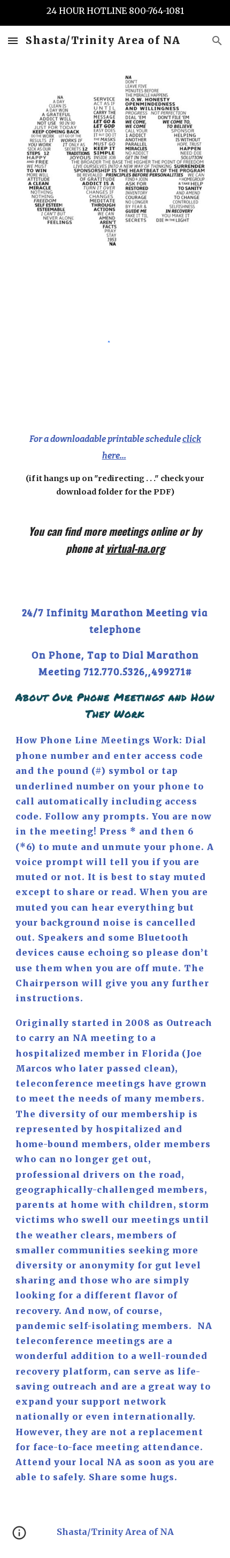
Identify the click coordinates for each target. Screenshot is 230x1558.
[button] (13, 40)
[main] (115, 464)
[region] (115, 13)
